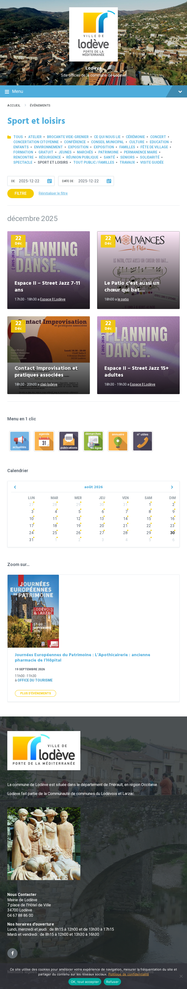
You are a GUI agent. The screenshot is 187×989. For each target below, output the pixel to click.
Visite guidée (152, 162)
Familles (127, 147)
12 (78, 518)
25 (55, 532)
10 (31, 518)
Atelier (35, 137)
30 (102, 504)
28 (55, 504)
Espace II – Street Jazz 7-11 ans (47, 286)
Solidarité (149, 157)
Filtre (21, 193)
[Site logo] (93, 60)
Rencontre (23, 157)
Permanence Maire (140, 152)
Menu (17, 91)
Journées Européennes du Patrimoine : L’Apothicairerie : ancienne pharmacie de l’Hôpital (82, 658)
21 (125, 525)
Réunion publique (82, 157)
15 (149, 518)
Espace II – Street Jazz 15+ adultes (136, 372)
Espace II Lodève (52, 299)
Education (159, 142)
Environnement (48, 147)
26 (78, 532)
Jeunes (65, 152)
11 (55, 518)
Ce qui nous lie (107, 137)
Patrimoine (108, 152)
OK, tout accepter (85, 982)
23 (172, 525)
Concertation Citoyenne (36, 142)
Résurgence (50, 157)
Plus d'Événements (35, 693)
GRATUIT (45, 152)
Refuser (112, 982)
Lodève (93, 68)
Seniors (127, 157)
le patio (123, 299)
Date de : (68, 181)
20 (102, 525)
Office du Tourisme (35, 680)
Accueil (14, 105)
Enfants (21, 147)
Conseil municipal (107, 142)
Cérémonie (135, 137)
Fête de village (154, 147)
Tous (18, 137)
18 (55, 525)
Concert (158, 137)
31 (125, 504)
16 (172, 518)
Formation (23, 152)
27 (31, 504)
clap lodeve (48, 384)
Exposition (78, 147)
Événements (40, 105)
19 (78, 525)
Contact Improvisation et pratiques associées (46, 372)
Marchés (85, 152)
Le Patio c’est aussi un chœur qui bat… (131, 286)
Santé (109, 157)
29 (78, 504)
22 (149, 525)
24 (31, 532)
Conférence (75, 142)
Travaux (127, 162)
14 (125, 518)
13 (102, 518)
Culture (136, 142)
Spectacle (22, 162)
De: (13, 181)
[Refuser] (180, 976)
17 (31, 525)
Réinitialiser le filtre (53, 193)
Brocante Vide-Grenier (68, 137)
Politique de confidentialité (128, 974)
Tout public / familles (93, 162)
